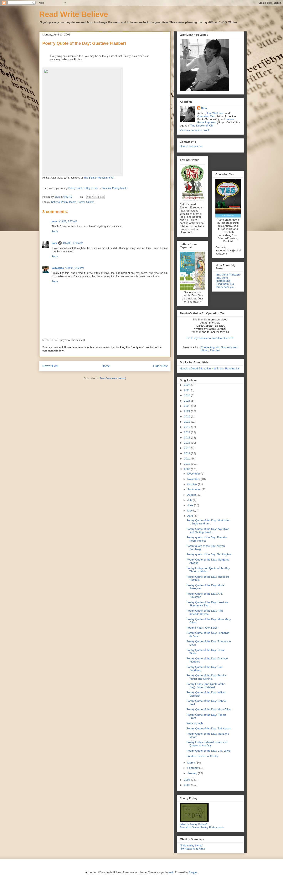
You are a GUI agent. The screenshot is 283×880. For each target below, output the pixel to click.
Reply (55, 231)
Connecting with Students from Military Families (219, 349)
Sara (54, 243)
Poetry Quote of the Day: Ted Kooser (209, 728)
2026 (187, 384)
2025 (187, 390)
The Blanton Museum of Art (99, 177)
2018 (187, 426)
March (191, 762)
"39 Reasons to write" (193, 848)
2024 (187, 395)
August (192, 494)
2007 (187, 784)
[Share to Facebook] (99, 197)
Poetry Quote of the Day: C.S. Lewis (208, 750)
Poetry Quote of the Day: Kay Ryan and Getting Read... (208, 530)
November (194, 478)
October (192, 484)
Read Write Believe (73, 14)
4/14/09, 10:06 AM (73, 243)
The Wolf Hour (216, 113)
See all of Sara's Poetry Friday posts (202, 827)
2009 (187, 469)
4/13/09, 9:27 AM (67, 221)
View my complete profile (195, 129)
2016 (187, 437)
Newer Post (50, 366)
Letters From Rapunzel (215, 121)
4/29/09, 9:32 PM (74, 267)
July (190, 500)
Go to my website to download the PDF (210, 338)
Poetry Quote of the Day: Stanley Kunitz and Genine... (207, 677)
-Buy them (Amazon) (228, 274)
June (190, 505)
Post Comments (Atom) (113, 378)
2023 (187, 400)
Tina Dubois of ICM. (202, 125)
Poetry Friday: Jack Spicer (203, 627)
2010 (187, 463)
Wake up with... (196, 723)
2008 (187, 779)
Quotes (90, 202)
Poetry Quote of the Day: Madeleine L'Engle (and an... (208, 522)
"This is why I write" (191, 845)
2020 (187, 416)
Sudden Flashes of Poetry (202, 756)
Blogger (193, 872)
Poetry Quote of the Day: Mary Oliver (209, 709)
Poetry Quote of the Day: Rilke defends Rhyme (205, 612)
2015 (187, 442)
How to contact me (191, 146)
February (193, 767)
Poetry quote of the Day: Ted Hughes (209, 554)
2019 (187, 421)
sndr (171, 872)
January (192, 773)
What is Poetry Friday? (194, 824)
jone (54, 221)
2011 (187, 458)
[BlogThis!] (92, 197)
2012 (187, 453)
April (190, 515)
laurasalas (58, 267)
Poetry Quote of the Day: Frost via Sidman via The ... (207, 604)
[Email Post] (81, 196)
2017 (187, 432)
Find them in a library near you (224, 285)
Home (106, 366)
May (190, 510)
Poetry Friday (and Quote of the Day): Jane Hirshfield (206, 685)
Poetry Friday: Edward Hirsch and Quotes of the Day (207, 744)
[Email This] (88, 197)
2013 (187, 447)
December (194, 473)
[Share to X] (95, 197)
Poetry (81, 202)
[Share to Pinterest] (103, 197)
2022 (187, 405)
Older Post (160, 366)
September (194, 489)
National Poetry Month (63, 202)
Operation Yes (206, 116)
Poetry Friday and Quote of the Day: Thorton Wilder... (209, 569)
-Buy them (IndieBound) (223, 279)
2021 (187, 411)
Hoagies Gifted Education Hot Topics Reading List (210, 368)
